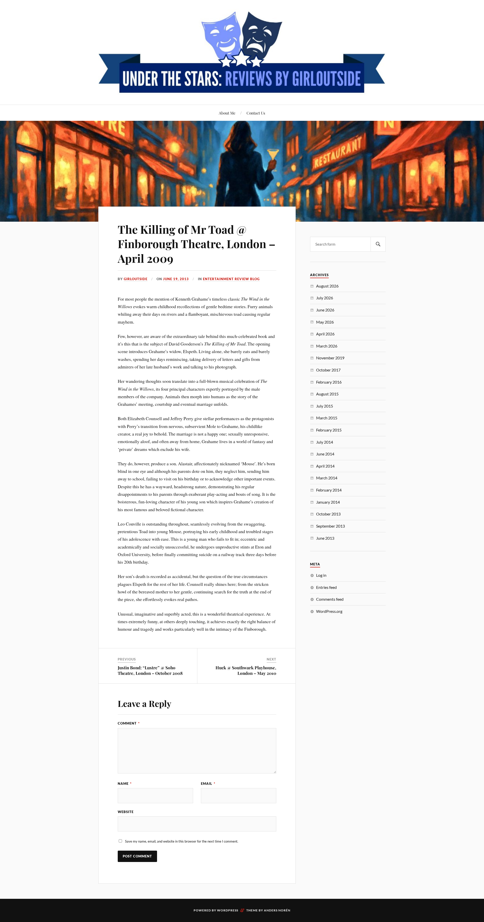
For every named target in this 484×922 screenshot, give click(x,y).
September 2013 (330, 526)
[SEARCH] (378, 244)
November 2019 (330, 357)
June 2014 (325, 453)
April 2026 (325, 333)
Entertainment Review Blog (231, 279)
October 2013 (328, 513)
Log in (321, 575)
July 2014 (324, 442)
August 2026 (327, 285)
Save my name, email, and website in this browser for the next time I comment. (181, 841)
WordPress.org (329, 611)
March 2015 (326, 417)
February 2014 (329, 489)
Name (125, 784)
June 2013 (325, 538)
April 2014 (325, 466)
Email (208, 784)
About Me (227, 113)
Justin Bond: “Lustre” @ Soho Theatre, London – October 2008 (150, 670)
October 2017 (328, 369)
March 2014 (326, 477)
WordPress (227, 910)
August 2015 (327, 393)
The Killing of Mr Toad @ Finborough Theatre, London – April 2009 (197, 244)
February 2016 (329, 382)
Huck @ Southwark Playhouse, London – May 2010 (246, 670)
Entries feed (326, 587)
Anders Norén (277, 910)
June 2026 (325, 309)
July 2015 (324, 406)
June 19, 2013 (176, 279)
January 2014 (328, 502)
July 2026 (324, 297)
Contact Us (256, 113)
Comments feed (330, 599)
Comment (129, 723)
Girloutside (135, 279)
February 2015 (329, 429)
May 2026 (325, 322)
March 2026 (326, 345)
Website (126, 812)
